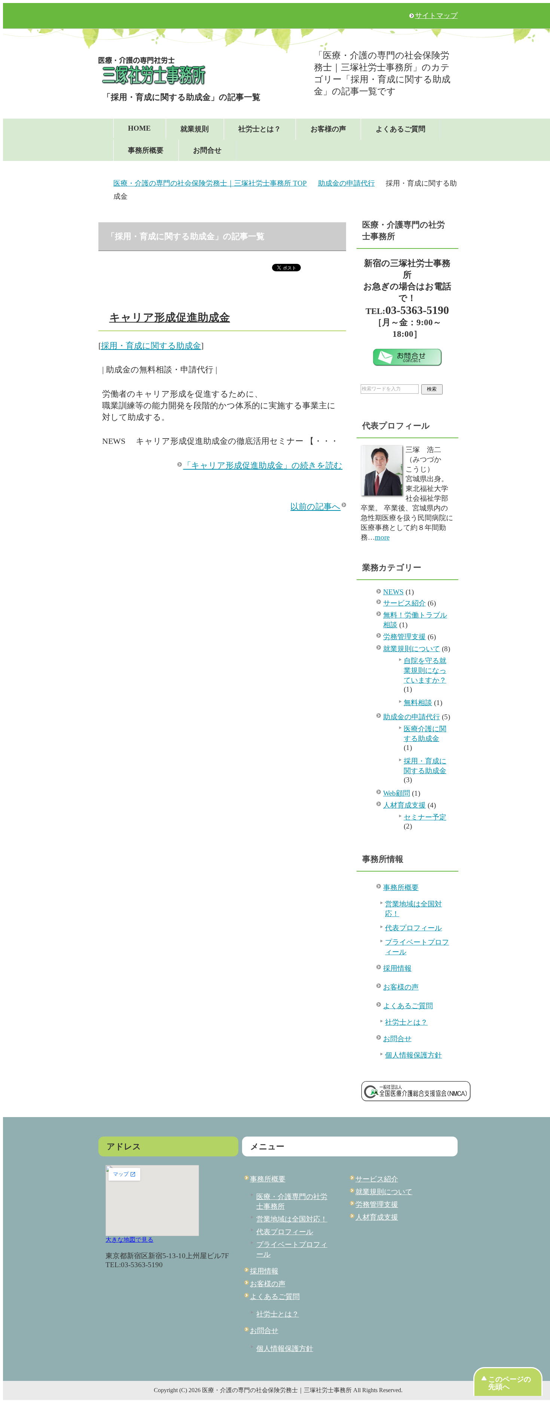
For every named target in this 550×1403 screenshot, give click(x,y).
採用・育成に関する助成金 (151, 345)
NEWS (393, 592)
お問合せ (207, 150)
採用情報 (397, 968)
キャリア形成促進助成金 (169, 317)
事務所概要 (146, 150)
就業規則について (411, 649)
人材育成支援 (404, 805)
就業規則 (194, 129)
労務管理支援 (404, 637)
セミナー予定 (425, 817)
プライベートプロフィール (417, 947)
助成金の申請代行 (411, 717)
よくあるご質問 (400, 129)
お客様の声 (328, 129)
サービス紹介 (404, 603)
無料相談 (418, 703)
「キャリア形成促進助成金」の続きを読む (262, 465)
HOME (139, 128)
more (382, 537)
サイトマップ (436, 15)
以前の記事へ (315, 506)
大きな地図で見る (129, 1239)
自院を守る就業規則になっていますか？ (425, 670)
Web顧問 (396, 793)
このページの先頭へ (509, 1382)
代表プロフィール (413, 928)
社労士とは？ (259, 129)
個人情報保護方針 (413, 1055)
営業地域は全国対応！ (413, 909)
